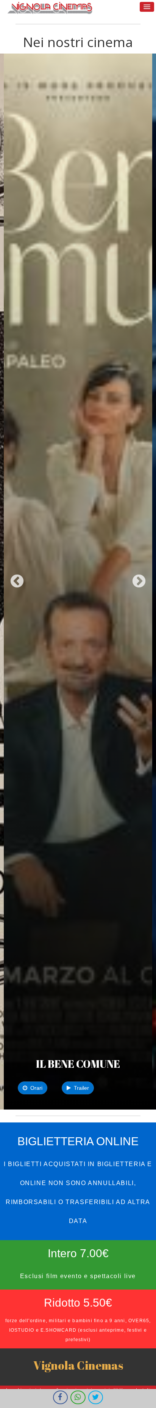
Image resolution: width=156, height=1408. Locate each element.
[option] (78, 582)
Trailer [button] (80, 1088)
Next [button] (139, 581)
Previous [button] (17, 581)
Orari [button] (34, 1088)
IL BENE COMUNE (78, 1063)
